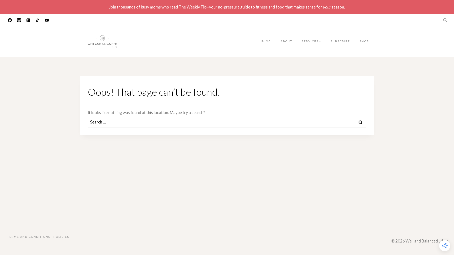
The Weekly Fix (192, 6)
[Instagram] (19, 20)
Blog (266, 41)
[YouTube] (47, 20)
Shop (364, 41)
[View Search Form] (445, 20)
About (286, 41)
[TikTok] (37, 20)
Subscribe (340, 41)
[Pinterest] (28, 20)
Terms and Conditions (28, 236)
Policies (61, 236)
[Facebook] (10, 20)
